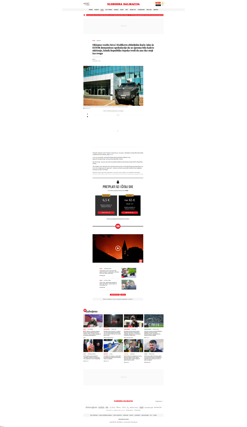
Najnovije (97, 9)
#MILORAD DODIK (115, 294)
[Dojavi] (86, 4)
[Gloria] (124, 407)
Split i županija (108, 9)
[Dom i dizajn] (141, 407)
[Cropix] (109, 410)
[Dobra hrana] (134, 407)
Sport (126, 9)
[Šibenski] (137, 410)
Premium (91, 9)
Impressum (125, 415)
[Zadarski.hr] (129, 410)
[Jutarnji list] (91, 407)
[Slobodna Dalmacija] (123, 4)
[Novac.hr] (158, 407)
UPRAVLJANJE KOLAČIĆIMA (123, 419)
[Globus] (112, 407)
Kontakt (131, 415)
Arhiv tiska (149, 9)
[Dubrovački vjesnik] (119, 410)
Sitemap (155, 415)
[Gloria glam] (128, 407)
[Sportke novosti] (106, 407)
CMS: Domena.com (134, 422)
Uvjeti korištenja (94, 415)
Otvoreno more (141, 9)
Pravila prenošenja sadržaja (105, 415)
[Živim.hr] (118, 407)
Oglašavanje (137, 415)
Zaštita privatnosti (117, 415)
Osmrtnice (155, 9)
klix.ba (111, 154)
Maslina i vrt (133, 9)
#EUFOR (123, 294)
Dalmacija (116, 9)
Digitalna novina (145, 415)
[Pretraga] (162, 5)
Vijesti (102, 9)
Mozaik (121, 9)
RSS (151, 415)
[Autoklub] (148, 407)
